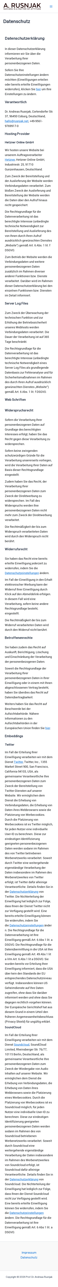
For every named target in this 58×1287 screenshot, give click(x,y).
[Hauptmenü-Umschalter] (51, 6)
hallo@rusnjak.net (16, 121)
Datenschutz (29, 1257)
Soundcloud (21, 1044)
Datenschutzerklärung (24, 892)
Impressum (29, 1252)
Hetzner (10, 160)
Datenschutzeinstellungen (22, 573)
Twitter (18, 762)
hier (38, 89)
